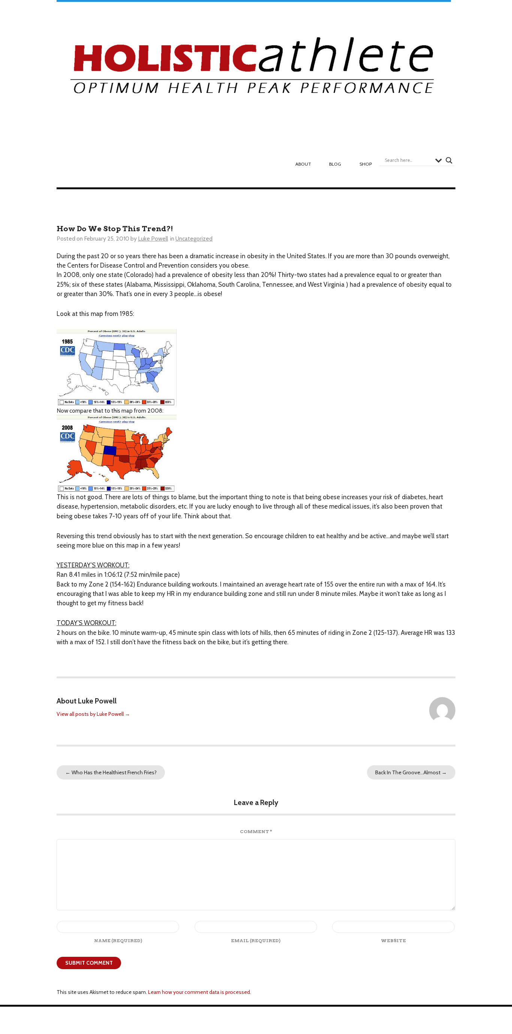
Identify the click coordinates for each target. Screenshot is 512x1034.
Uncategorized (194, 238)
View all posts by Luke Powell (93, 714)
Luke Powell (153, 238)
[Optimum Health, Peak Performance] (254, 69)
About (303, 164)
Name (118, 940)
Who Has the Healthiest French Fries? (111, 772)
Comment (256, 831)
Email (255, 940)
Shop (365, 164)
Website (393, 940)
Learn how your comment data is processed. (199, 992)
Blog (335, 164)
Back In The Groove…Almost (411, 772)
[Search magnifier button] (449, 160)
